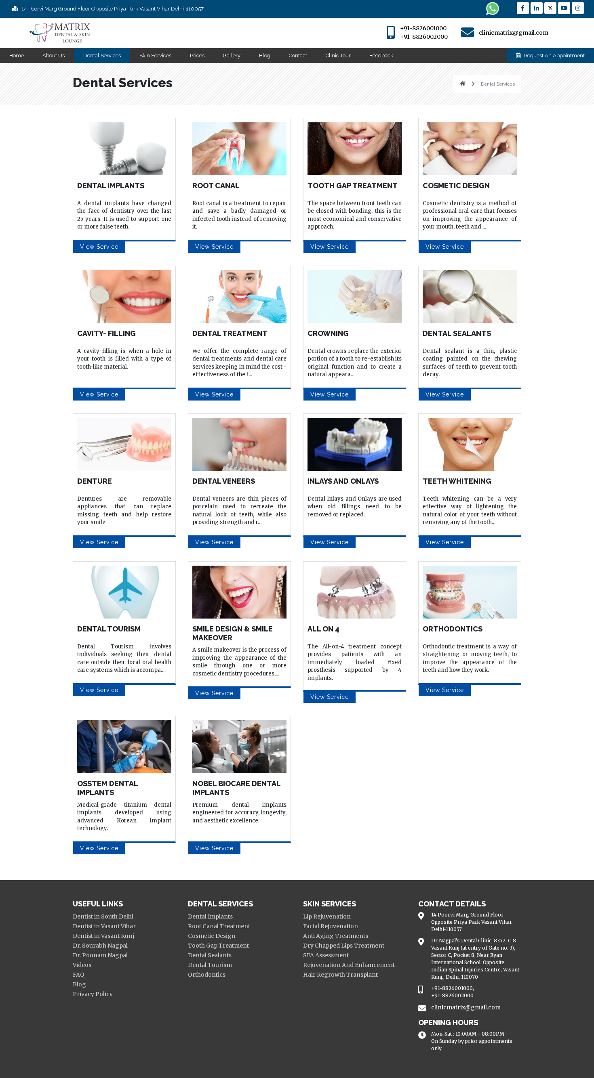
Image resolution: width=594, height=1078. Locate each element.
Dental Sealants (210, 955)
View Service (99, 246)
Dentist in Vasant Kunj (103, 936)
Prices (197, 55)
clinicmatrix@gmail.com (513, 32)
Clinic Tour (338, 55)
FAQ (78, 974)
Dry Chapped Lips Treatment (343, 945)
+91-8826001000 (423, 28)
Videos (82, 965)
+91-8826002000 (424, 36)
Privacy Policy (93, 994)
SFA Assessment (326, 955)
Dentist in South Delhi (103, 916)
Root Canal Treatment (219, 926)
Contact (298, 55)
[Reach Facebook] (523, 8)
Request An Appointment (553, 55)
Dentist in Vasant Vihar (104, 926)
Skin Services (155, 55)
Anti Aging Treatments (335, 936)
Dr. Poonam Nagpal (100, 955)
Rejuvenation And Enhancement (349, 965)
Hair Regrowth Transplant (340, 974)
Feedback (381, 55)
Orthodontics (206, 974)
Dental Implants (210, 916)
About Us (53, 55)
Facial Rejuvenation (330, 926)
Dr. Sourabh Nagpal (100, 945)
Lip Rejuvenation (327, 916)
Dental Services (102, 55)
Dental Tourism (210, 965)
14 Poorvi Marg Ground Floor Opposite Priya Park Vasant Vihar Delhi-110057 (112, 9)
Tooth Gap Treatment (218, 945)
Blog (264, 55)
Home (16, 55)
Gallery (231, 55)
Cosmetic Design (212, 936)
